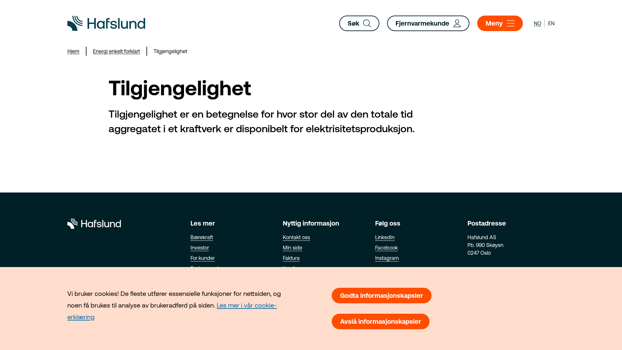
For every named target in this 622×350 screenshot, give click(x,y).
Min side (292, 248)
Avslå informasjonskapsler (380, 321)
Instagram (387, 258)
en (551, 23)
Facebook (386, 248)
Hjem (73, 51)
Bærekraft (201, 237)
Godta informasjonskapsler (381, 295)
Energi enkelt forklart (116, 51)
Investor (199, 248)
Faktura (291, 258)
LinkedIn (385, 237)
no (537, 23)
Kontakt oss (296, 237)
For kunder (202, 258)
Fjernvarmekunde (422, 23)
